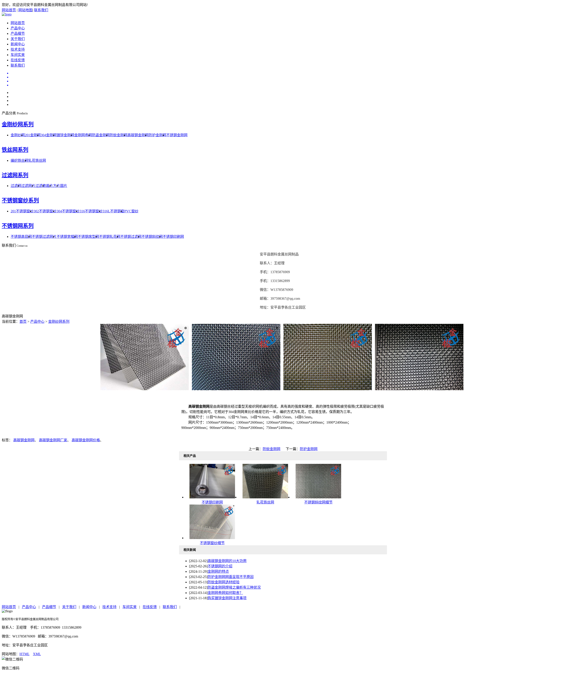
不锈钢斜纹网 (152, 236)
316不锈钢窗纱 (91, 211)
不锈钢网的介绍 (220, 566)
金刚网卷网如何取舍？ (225, 593)
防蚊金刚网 (118, 135)
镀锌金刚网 (65, 135)
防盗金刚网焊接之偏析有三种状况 (234, 587)
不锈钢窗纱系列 (20, 200)
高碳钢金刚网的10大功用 (227, 561)
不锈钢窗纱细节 (212, 543)
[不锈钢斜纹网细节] (318, 497)
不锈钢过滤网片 (44, 236)
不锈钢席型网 (88, 236)
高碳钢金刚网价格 (86, 440)
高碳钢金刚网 (138, 135)
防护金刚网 (157, 135)
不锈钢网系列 (18, 226)
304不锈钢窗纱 (68, 211)
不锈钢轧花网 (109, 236)
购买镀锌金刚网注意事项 (227, 598)
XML (37, 654)
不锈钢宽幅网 (67, 236)
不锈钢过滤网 (131, 236)
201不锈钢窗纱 (22, 211)
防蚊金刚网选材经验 (223, 582)
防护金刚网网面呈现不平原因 (231, 577)
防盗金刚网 (101, 135)
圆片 (63, 186)
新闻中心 (18, 44)
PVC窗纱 (131, 211)
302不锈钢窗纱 (45, 211)
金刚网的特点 (218, 571)
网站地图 (25, 10)
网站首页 (9, 10)
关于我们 (18, 39)
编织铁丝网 (19, 160)
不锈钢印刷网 (173, 236)
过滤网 (16, 186)
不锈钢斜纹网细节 (318, 502)
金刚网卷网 (83, 135)
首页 (23, 321)
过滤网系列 (15, 175)
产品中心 (18, 28)
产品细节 (18, 33)
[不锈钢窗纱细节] (212, 538)
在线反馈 (18, 60)
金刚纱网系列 (18, 124)
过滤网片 (28, 186)
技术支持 (18, 49)
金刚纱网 (18, 135)
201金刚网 (33, 135)
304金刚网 (49, 135)
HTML (24, 654)
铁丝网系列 (15, 150)
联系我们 (41, 10)
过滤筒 (40, 186)
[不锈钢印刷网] (212, 497)
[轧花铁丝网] (265, 497)
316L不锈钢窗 (113, 211)
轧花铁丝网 (37, 160)
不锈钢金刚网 (176, 135)
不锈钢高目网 (21, 236)
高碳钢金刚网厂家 (53, 440)
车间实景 (18, 55)
